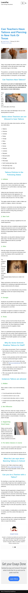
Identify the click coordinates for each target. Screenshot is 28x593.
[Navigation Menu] (22, 3)
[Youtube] (15, 547)
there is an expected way (14, 363)
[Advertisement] (14, 19)
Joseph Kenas (5, 41)
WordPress (13, 591)
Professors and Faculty (6, 43)
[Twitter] (13, 547)
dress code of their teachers (14, 466)
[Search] (25, 3)
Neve (2, 591)
